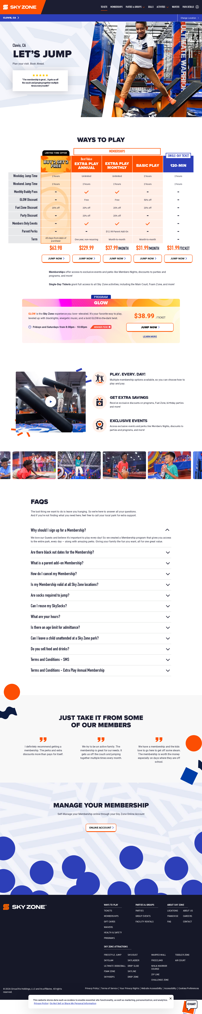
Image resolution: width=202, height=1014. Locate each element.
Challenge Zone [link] (160, 980)
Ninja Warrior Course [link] (159, 968)
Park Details (188, 7)
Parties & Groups (134, 7)
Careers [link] (187, 916)
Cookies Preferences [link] (188, 988)
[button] (11, 18)
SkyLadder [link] (133, 960)
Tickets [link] (108, 910)
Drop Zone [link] (133, 977)
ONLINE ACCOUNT (100, 827)
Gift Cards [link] (109, 921)
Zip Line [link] (155, 974)
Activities (161, 7)
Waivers (175, 7)
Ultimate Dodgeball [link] (115, 966)
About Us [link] (188, 910)
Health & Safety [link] (113, 932)
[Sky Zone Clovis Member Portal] (197, 7)
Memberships (116, 7)
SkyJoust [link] (133, 955)
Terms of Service (109, 988)
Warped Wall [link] (158, 955)
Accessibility (170, 988)
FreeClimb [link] (156, 960)
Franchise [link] (172, 916)
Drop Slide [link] (133, 966)
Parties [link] (140, 910)
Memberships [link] (111, 916)
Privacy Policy (92, 988)
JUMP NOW (149, 327)
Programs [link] (109, 938)
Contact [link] (187, 921)
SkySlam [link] (108, 960)
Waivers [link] (108, 927)
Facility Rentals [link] (145, 921)
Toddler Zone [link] (182, 955)
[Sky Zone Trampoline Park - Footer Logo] (25, 907)
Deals (151, 7)
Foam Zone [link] (109, 971)
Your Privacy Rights (129, 988)
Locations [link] (172, 910)
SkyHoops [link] (109, 977)
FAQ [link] (169, 921)
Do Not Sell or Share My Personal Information (73, 1003)
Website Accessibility (151, 988)
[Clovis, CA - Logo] (26, 7)
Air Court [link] (180, 960)
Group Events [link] (143, 916)
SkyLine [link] (132, 971)
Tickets (104, 7)
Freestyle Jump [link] (112, 955)
